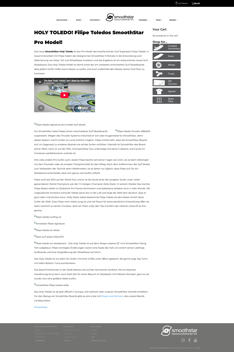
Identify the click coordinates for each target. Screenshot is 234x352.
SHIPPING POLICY (71, 337)
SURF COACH (40, 337)
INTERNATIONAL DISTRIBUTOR (47, 334)
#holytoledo (40, 307)
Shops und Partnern (112, 296)
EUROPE (94, 334)
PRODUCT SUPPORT (72, 330)
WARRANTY (68, 334)
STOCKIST (38, 330)
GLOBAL (94, 330)
